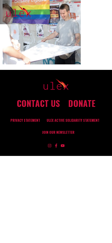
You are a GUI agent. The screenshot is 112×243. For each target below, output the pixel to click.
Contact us (38, 103)
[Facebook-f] (56, 146)
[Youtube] (63, 146)
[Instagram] (50, 146)
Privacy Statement (25, 120)
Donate (81, 103)
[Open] (105, 12)
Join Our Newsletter (58, 132)
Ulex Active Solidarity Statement (73, 120)
